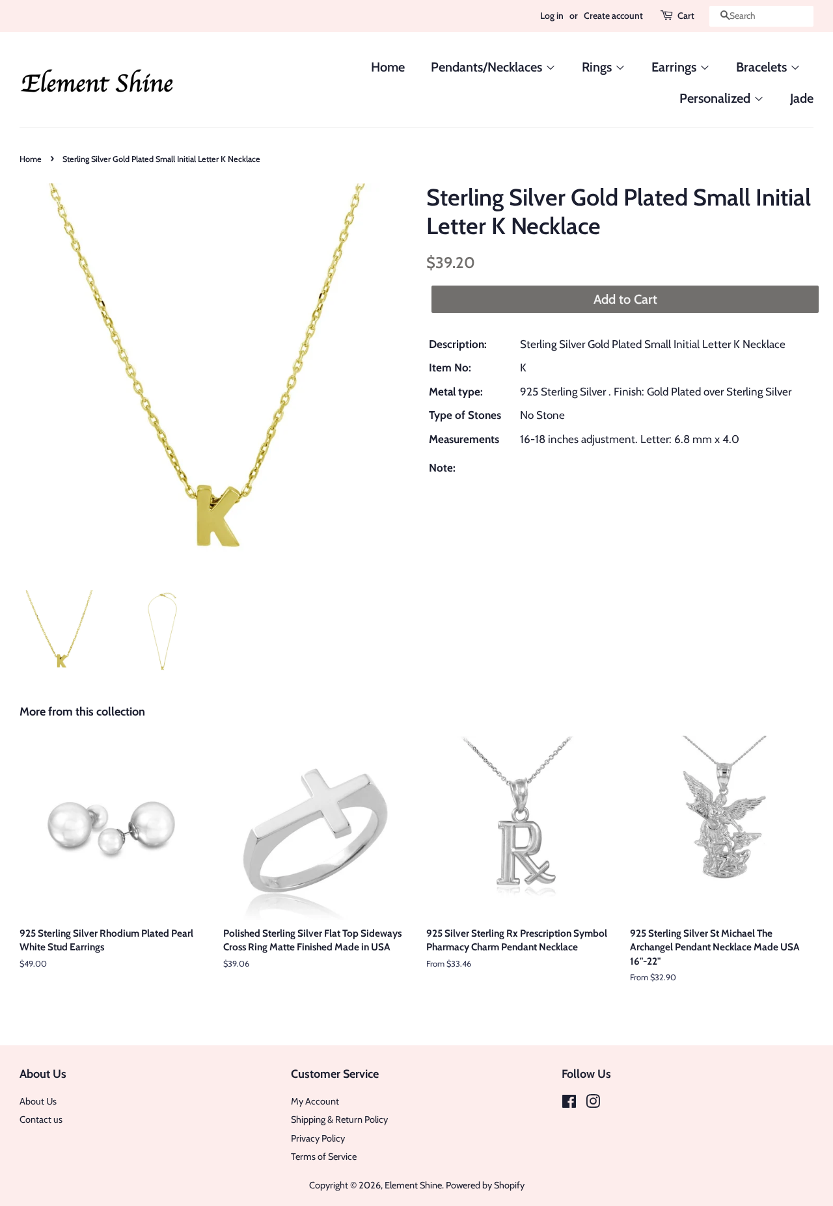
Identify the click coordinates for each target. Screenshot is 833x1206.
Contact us (41, 1119)
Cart (685, 15)
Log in (552, 15)
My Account (315, 1101)
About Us (38, 1101)
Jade (801, 98)
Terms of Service (324, 1156)
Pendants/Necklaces (488, 67)
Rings (598, 67)
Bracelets (763, 67)
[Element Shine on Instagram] (593, 1104)
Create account (613, 15)
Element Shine (413, 1185)
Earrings (675, 67)
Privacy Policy (318, 1138)
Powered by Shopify (485, 1185)
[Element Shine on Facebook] (569, 1104)
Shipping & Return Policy (339, 1119)
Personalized (716, 98)
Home (388, 67)
